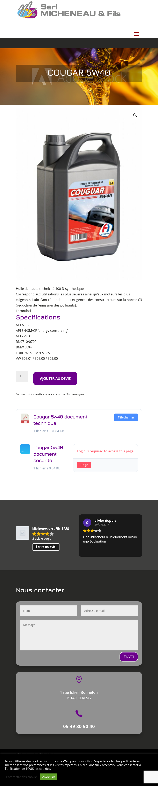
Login (84, 465)
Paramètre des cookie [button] (21, 777)
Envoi (129, 657)
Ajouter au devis (55, 378)
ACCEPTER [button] (48, 776)
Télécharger (126, 417)
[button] (135, 115)
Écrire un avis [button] (46, 547)
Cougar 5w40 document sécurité (48, 453)
